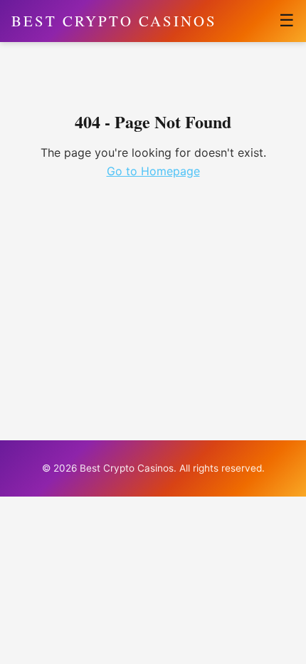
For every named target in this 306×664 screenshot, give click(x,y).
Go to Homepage (153, 171)
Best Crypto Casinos (114, 21)
